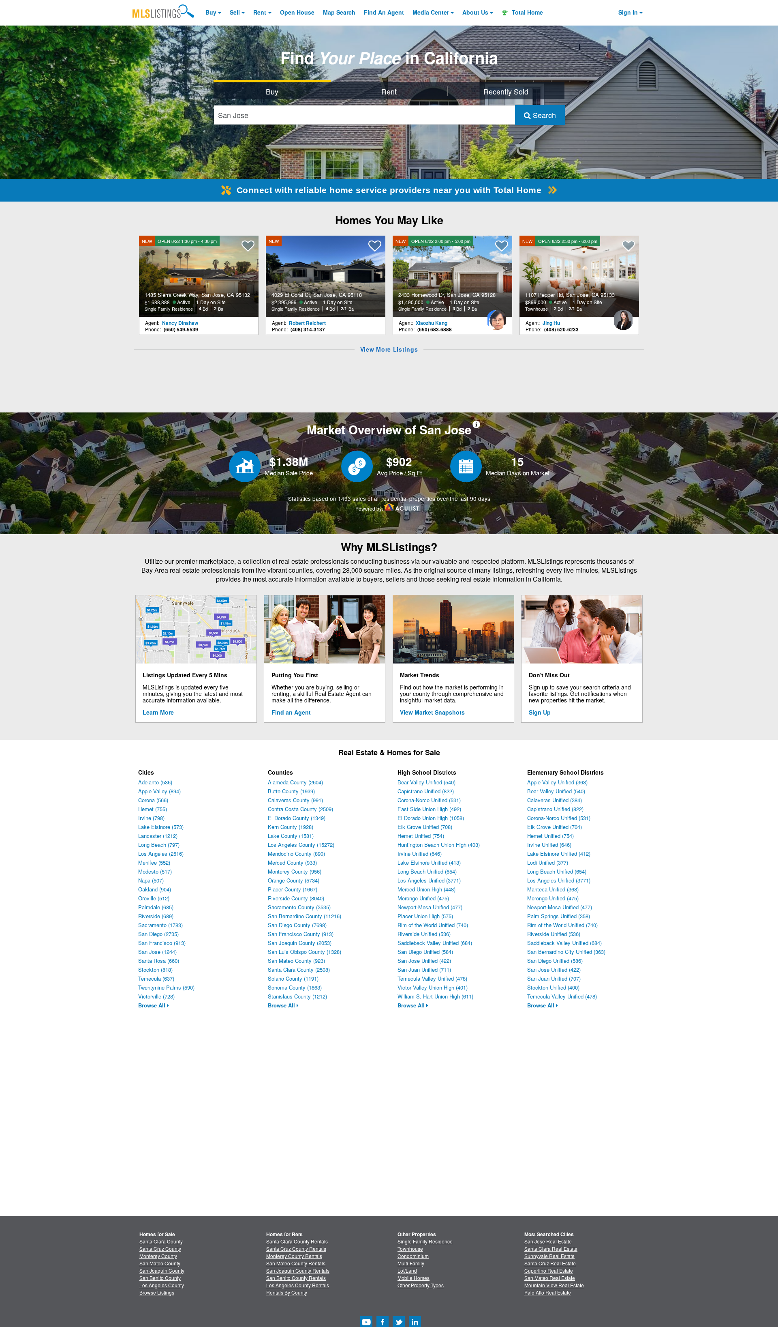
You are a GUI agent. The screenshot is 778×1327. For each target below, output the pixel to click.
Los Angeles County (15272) (301, 844)
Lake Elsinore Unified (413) (429, 862)
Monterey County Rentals (294, 1255)
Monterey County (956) (294, 871)
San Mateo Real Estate (549, 1277)
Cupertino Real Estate (548, 1270)
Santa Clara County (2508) (299, 969)
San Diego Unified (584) (425, 952)
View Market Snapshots (432, 712)
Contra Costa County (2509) (300, 809)
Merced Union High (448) (426, 889)
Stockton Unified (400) (553, 987)
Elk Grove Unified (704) (554, 827)
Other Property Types (421, 1285)
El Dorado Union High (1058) (431, 818)
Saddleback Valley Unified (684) (435, 943)
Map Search (339, 12)
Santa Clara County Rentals (297, 1241)
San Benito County (160, 1277)
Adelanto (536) (155, 782)
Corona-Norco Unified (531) (429, 800)
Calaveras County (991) (295, 800)
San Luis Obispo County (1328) (304, 952)
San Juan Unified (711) (424, 969)
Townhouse (410, 1248)
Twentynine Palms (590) (166, 987)
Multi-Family (411, 1263)
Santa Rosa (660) (158, 960)
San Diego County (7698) (297, 925)
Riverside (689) (155, 916)
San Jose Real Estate (548, 1241)
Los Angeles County (161, 1285)
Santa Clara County (161, 1241)
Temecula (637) (156, 978)
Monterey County (158, 1255)
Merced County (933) (292, 862)
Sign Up (540, 712)
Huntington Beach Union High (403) (439, 844)
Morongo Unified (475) (423, 898)
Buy (210, 12)
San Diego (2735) (158, 934)
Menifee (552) (154, 862)
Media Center (431, 12)
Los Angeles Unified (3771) (429, 880)
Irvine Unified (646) (420, 853)
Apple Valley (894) (159, 791)
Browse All (152, 1005)
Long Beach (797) (159, 844)
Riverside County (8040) (296, 898)
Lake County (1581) (291, 836)
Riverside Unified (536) (424, 934)
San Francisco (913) (162, 943)
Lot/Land (407, 1270)
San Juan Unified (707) (554, 978)
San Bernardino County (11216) (304, 916)
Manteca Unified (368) (553, 889)
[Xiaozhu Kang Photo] (496, 317)
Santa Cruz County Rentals (296, 1248)
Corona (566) (153, 800)
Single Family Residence (425, 1241)
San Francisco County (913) (300, 934)
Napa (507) (151, 880)
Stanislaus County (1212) (297, 996)
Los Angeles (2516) (161, 853)
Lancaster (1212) (157, 836)
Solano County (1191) (293, 978)
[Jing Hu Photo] (623, 317)
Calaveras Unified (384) (554, 800)
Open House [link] (297, 12)
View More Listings (389, 349)
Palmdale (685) (155, 907)
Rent (259, 12)
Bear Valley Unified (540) (426, 782)
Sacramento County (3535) (299, 907)
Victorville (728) (156, 996)
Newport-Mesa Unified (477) (430, 907)
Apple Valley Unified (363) (557, 782)
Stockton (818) (155, 969)
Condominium (413, 1255)
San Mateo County (159, 1263)
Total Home (526, 12)
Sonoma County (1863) (295, 987)
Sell (235, 12)
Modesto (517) (155, 871)
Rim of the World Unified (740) (433, 925)
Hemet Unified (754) (421, 836)
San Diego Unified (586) (555, 960)
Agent (384, 12)
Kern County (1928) (290, 827)
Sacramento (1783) (160, 925)
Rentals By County (286, 1292)
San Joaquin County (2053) (299, 943)
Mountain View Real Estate (554, 1285)
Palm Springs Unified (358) (558, 916)
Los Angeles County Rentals (297, 1285)
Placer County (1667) (292, 889)
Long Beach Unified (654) (427, 871)
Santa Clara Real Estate (550, 1248)
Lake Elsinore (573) (161, 827)
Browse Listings (156, 1292)
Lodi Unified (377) (547, 862)
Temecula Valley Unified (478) (432, 978)
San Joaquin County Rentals (297, 1270)
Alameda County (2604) (295, 782)
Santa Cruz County (160, 1248)
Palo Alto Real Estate (547, 1292)
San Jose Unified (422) (424, 960)
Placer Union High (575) (425, 916)
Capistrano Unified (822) (426, 791)
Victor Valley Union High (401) (433, 987)
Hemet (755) (152, 809)
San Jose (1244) (157, 952)
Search (543, 115)
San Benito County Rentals (296, 1277)
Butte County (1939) (291, 791)
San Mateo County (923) (296, 960)
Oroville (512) (153, 898)
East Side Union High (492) (429, 809)
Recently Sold (505, 91)
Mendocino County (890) (296, 853)
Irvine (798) (151, 818)
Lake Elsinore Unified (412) (558, 853)
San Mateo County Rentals (295, 1263)
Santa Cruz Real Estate (550, 1263)
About (475, 12)
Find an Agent (291, 712)
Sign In (628, 12)
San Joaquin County (161, 1270)
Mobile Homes (414, 1277)
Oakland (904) (154, 889)
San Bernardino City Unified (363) (566, 952)
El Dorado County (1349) (296, 818)
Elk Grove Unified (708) (425, 827)
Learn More (158, 712)
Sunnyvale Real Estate (549, 1255)
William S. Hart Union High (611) (435, 996)
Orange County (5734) (293, 880)
